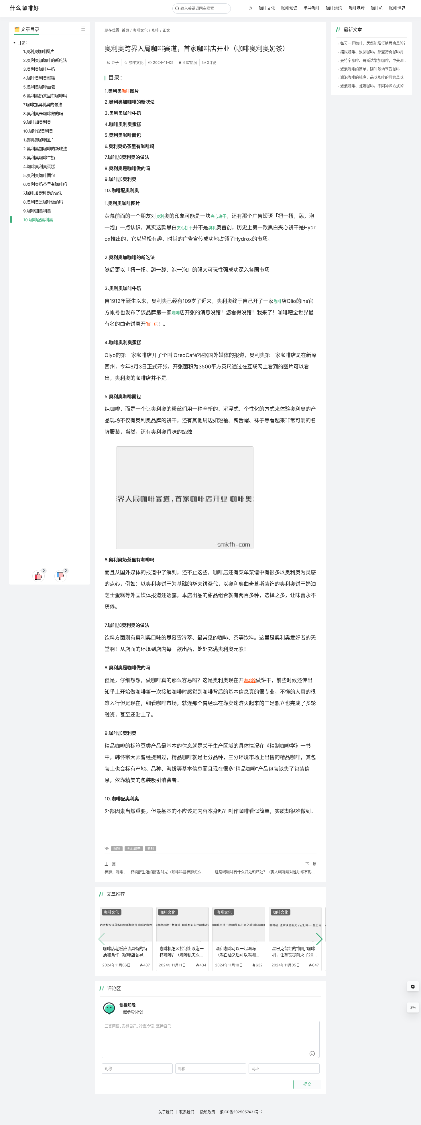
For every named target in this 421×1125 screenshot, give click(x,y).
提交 (307, 1084)
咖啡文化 (267, 8)
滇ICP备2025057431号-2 (241, 1112)
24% (413, 1007)
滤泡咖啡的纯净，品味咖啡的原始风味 (372, 77)
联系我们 (186, 1112)
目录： (23, 42)
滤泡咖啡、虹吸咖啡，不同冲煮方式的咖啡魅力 (379, 86)
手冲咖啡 (312, 8)
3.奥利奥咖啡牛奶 (39, 69)
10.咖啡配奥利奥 (38, 131)
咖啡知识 (289, 8)
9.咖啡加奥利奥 (37, 122)
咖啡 (155, 30)
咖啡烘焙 (334, 8)
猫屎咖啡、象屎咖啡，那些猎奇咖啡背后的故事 (379, 52)
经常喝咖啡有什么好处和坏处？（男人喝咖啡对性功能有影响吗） (265, 872)
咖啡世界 (397, 8)
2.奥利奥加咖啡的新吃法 (45, 60)
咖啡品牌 (357, 8)
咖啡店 (152, 324)
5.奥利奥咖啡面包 (39, 86)
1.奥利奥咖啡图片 (38, 51)
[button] (319, 939)
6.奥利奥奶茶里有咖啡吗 (45, 95)
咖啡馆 (250, 680)
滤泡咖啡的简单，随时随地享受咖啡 (370, 69)
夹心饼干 (218, 216)
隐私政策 (207, 1112)
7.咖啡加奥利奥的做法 (42, 104)
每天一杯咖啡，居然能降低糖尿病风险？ (373, 43)
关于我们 (165, 1112)
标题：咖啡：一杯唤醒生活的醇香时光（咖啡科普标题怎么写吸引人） (155, 872)
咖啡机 (377, 8)
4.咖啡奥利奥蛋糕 (39, 78)
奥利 (160, 216)
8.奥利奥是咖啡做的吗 (43, 113)
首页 (125, 30)
